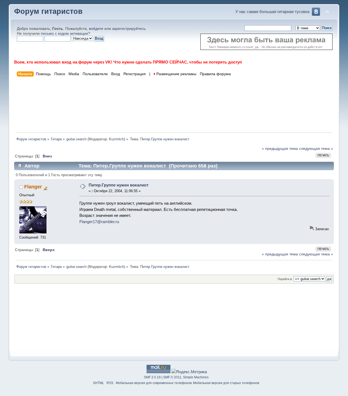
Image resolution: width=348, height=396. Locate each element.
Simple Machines (196, 377)
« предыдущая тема (280, 149)
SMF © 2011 (172, 377)
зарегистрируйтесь (128, 29)
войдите (96, 29)
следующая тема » (316, 149)
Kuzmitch (116, 139)
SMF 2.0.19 (152, 377)
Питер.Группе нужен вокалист (118, 185)
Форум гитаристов (48, 11)
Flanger (33, 186)
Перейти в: (285, 279)
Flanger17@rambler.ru (99, 221)
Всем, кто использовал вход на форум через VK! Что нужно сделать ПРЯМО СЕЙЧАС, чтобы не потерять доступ (128, 62)
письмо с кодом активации (64, 33)
